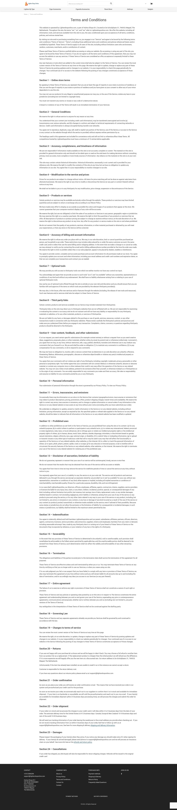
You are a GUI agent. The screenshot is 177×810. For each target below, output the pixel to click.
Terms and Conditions (63, 779)
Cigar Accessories (55, 9)
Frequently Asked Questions (97, 782)
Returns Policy (93, 779)
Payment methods (94, 774)
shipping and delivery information (103, 725)
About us (59, 774)
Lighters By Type (29, 9)
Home (25, 14)
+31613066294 (29, 774)
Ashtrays (130, 9)
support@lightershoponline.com (34, 776)
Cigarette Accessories (83, 9)
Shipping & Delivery (94, 777)
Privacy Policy (60, 777)
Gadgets (150, 9)
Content (58, 785)
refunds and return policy (83, 742)
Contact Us (59, 782)
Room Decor (108, 9)
